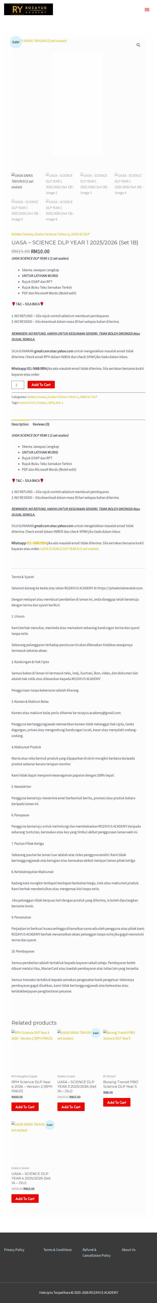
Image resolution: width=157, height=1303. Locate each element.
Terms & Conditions (57, 1249)
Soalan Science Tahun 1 (52, 234)
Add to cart (41, 384)
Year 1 (59, 403)
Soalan (41, 403)
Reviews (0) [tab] (41, 424)
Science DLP (27, 403)
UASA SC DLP (80, 234)
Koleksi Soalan (22, 234)
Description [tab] (20, 424)
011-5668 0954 (37, 543)
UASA (50, 403)
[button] (138, 45)
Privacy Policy (14, 1249)
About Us (129, 1249)
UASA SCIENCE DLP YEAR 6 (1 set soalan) (69, 549)
